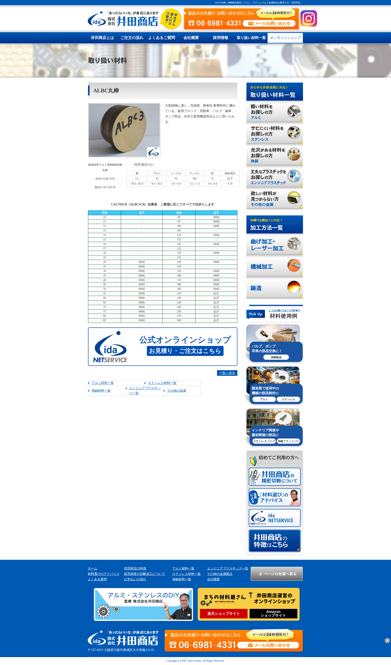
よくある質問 (97, 579)
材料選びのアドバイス (103, 574)
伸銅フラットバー (288, 441)
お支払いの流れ (135, 579)
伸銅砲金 (276, 357)
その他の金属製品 (219, 574)
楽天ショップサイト (223, 613)
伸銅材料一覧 (101, 390)
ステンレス (288, 399)
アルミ (264, 399)
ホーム (92, 568)
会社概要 (213, 579)
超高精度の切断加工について (144, 574)
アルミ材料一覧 (103, 383)
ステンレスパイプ (264, 441)
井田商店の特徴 (135, 568)
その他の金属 (176, 390)
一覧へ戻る (227, 373)
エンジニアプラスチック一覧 (227, 568)
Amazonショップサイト (273, 613)
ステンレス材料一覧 (162, 383)
